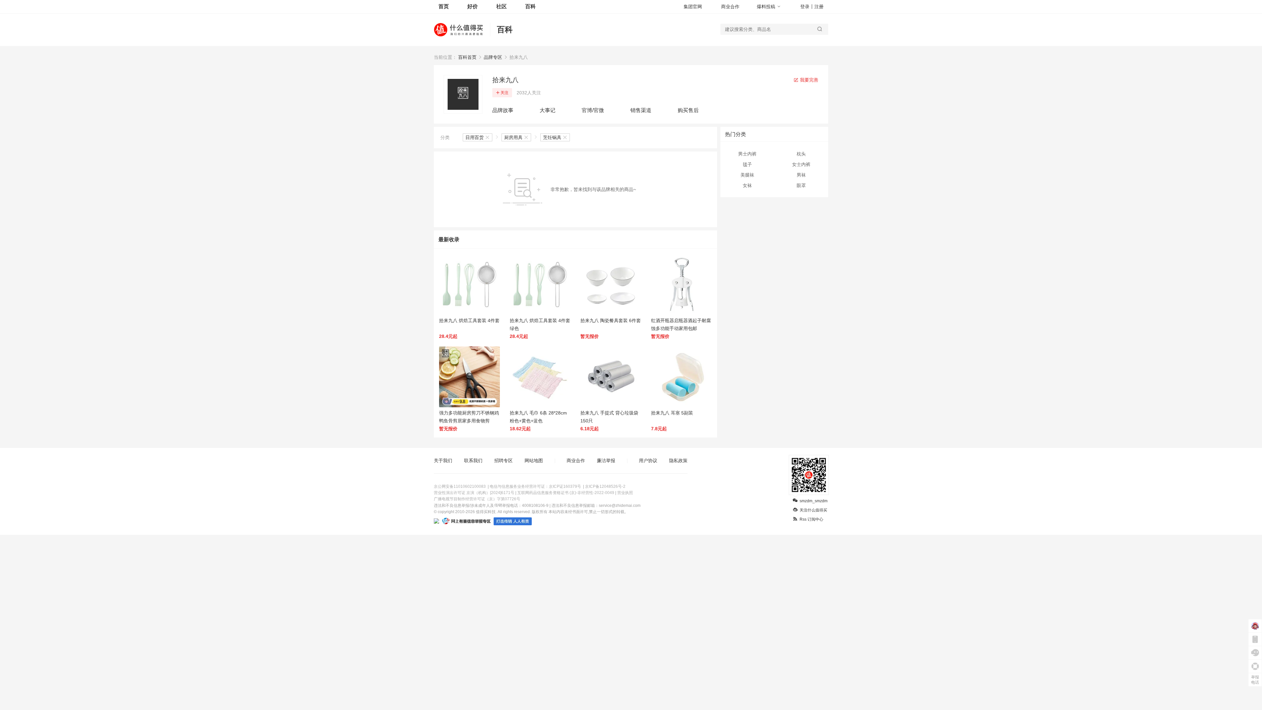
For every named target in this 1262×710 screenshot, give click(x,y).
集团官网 (693, 6)
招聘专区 (503, 460)
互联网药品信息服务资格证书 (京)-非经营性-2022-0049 (565, 492)
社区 (501, 6)
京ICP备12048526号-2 (605, 486)
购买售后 (688, 110)
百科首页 (467, 57)
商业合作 (730, 6)
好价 (472, 6)
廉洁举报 (606, 460)
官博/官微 (593, 110)
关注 (504, 92)
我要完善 (808, 80)
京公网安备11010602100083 (460, 486)
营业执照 (625, 492)
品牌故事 (502, 110)
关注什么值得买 (813, 510)
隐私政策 (678, 460)
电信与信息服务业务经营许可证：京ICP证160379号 (535, 486)
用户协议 (648, 460)
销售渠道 (640, 110)
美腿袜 (747, 175)
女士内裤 (801, 164)
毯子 (747, 164)
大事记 (547, 110)
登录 (804, 6)
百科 (530, 6)
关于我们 (443, 460)
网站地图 (534, 460)
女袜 (747, 185)
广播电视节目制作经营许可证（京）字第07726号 (477, 499)
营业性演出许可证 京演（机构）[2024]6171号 (474, 492)
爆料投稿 (766, 6)
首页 (443, 6)
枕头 (801, 153)
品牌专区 (493, 57)
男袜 (801, 175)
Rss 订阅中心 (811, 519)
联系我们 (473, 460)
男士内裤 (747, 153)
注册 (819, 6)
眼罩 (801, 185)
